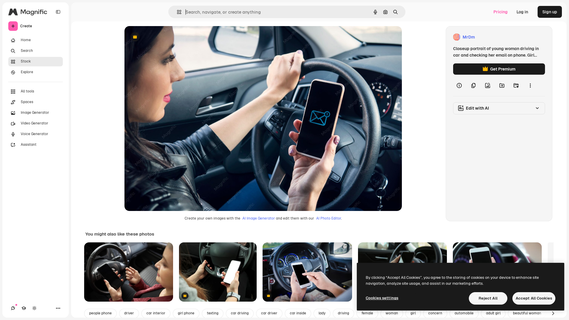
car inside (298, 313)
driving (343, 313)
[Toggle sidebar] (58, 12)
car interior (155, 313)
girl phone (186, 313)
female (367, 313)
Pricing (500, 12)
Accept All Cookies (534, 298)
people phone (100, 313)
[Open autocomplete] (177, 12)
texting (212, 313)
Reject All (488, 298)
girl (413, 313)
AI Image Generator (258, 218)
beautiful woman (527, 313)
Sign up (549, 12)
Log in (522, 12)
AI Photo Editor (328, 218)
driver (129, 313)
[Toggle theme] (34, 308)
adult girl (493, 313)
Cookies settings (382, 297)
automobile (464, 313)
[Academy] (23, 308)
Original (162, 37)
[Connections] (13, 308)
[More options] (530, 85)
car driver (269, 313)
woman (392, 313)
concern (435, 313)
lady (322, 313)
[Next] (553, 313)
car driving (240, 313)
